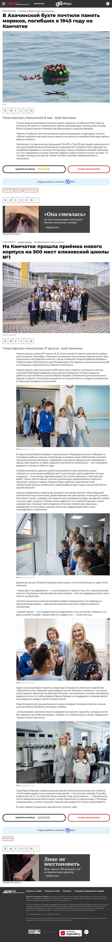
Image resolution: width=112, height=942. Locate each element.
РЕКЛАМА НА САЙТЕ (34, 891)
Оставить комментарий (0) (89, 169)
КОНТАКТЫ (67, 891)
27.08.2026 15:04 (9, 242)
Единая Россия (9, 335)
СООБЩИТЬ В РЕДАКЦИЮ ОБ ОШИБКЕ (89, 891)
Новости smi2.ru (12, 234)
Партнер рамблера (49, 932)
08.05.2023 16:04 (9, 11)
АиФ (4, 104)
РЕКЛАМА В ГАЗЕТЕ (52, 891)
